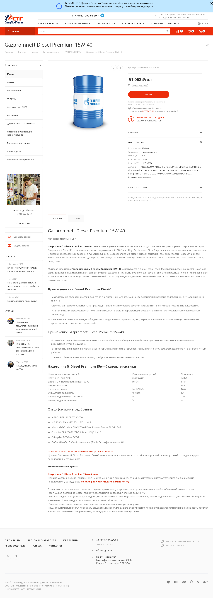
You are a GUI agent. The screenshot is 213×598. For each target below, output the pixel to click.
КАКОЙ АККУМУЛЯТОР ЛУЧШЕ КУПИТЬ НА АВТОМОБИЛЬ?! (22, 270)
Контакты (55, 545)
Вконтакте (8, 556)
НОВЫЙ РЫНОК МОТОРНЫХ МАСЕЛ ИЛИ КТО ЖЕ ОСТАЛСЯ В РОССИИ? (27, 349)
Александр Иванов (23, 210)
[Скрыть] (211, 3)
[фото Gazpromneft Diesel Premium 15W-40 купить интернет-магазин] (88, 103)
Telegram (102, 15)
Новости (10, 256)
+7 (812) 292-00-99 (86, 15)
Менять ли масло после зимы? (22, 300)
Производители (15, 545)
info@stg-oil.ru (104, 550)
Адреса (37, 545)
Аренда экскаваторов (42, 540)
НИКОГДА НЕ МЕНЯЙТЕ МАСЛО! (26, 367)
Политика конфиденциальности (182, 541)
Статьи (9, 311)
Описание (57, 218)
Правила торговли (175, 546)
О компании (13, 540)
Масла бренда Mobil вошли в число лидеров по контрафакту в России (23, 286)
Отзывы (76, 218)
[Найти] (167, 31)
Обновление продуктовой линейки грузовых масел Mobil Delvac (27, 327)
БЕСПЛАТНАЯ (148, 111)
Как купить (70, 540)
